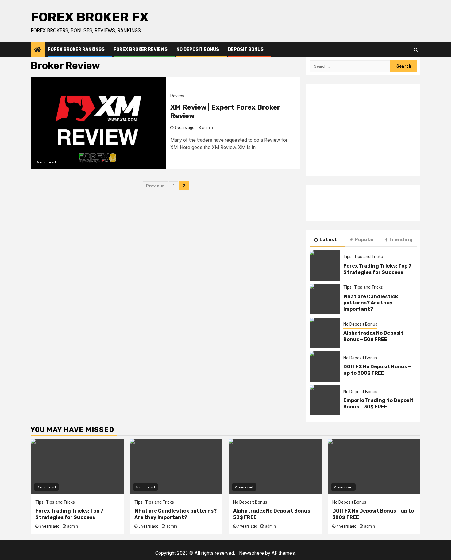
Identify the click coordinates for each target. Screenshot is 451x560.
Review (177, 95)
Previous (155, 185)
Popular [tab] (365, 239)
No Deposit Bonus (197, 49)
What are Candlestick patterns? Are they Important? (370, 303)
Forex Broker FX (89, 17)
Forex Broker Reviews (141, 49)
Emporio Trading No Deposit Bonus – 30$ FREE (378, 403)
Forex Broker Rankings (76, 49)
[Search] (416, 49)
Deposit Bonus (246, 49)
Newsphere (251, 553)
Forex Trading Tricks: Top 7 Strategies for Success (377, 269)
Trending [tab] (401, 239)
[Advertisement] (363, 130)
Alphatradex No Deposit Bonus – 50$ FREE (373, 336)
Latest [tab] (328, 239)
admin (207, 128)
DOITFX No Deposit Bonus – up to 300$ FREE (377, 370)
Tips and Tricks (368, 256)
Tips (347, 256)
